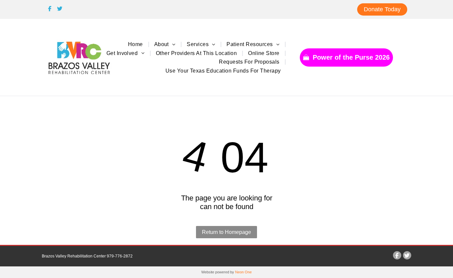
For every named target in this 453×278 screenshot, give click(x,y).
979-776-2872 (120, 256)
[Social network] (50, 10)
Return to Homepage (226, 232)
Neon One (243, 272)
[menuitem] (136, 44)
